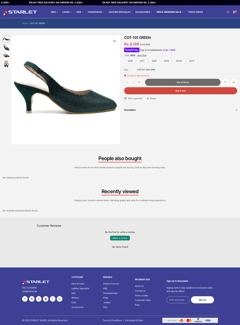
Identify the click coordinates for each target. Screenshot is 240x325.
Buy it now (181, 90)
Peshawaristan (110, 293)
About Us (139, 286)
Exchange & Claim (134, 320)
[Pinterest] (52, 299)
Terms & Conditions (112, 320)
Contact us (140, 290)
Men (74, 293)
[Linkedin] (59, 299)
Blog (137, 304)
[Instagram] (32, 299)
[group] (65, 89)
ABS (105, 288)
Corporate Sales (143, 300)
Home (24, 23)
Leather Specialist (80, 288)
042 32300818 (29, 287)
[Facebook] (25, 299)
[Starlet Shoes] (20, 12)
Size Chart (142, 55)
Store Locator (141, 295)
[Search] (228, 12)
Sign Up (202, 299)
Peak (105, 297)
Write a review (120, 238)
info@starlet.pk (29, 291)
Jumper (107, 302)
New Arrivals (78, 283)
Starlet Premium (111, 283)
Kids (74, 302)
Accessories (78, 307)
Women (75, 297)
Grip (105, 307)
